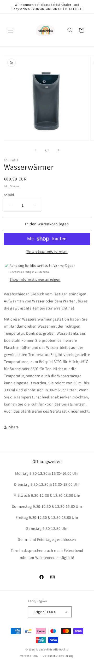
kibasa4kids (44, 649)
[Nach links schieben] (35, 150)
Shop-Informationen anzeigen (35, 279)
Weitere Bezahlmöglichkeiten (47, 251)
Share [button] (14, 427)
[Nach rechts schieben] (58, 150)
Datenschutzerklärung (58, 656)
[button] (10, 30)
